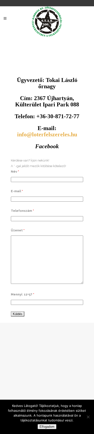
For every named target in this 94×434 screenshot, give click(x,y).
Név (15, 171)
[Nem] (88, 416)
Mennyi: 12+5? (22, 294)
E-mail (17, 191)
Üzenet (18, 230)
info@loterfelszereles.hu (47, 134)
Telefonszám (22, 211)
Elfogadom (47, 426)
